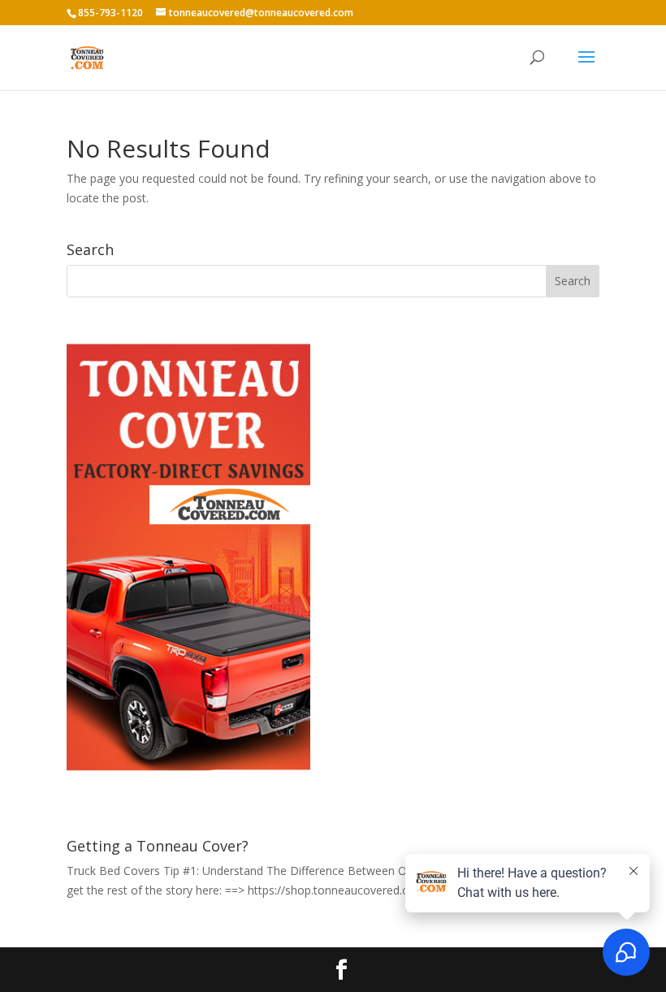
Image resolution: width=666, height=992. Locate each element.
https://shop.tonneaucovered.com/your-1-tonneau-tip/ (390, 890)
